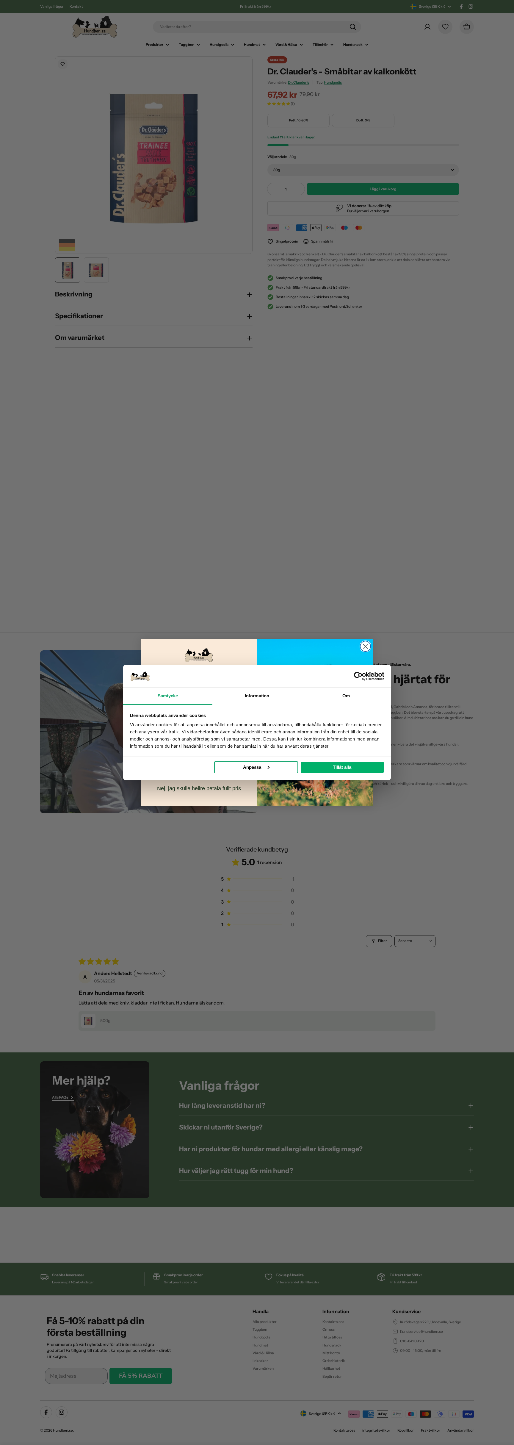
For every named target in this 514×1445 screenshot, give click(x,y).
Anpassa (252, 767)
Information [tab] (257, 695)
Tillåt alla (342, 767)
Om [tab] (346, 695)
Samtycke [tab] (168, 695)
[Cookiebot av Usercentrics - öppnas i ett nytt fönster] (358, 676)
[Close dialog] (365, 646)
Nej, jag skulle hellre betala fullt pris (199, 788)
